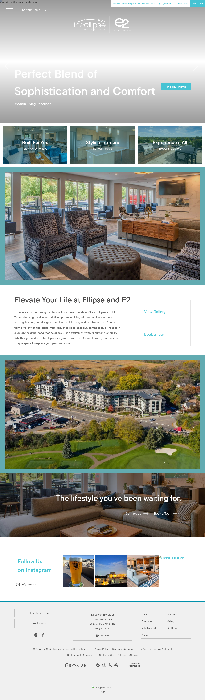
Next (195, 66)
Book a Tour (162, 513)
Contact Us (134, 513)
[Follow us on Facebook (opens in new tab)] (43, 635)
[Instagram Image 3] (143, 571)
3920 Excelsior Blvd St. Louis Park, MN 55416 (102, 621)
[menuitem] (153, 614)
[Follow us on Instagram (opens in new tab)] (35, 635)
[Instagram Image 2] (111, 571)
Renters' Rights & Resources (81, 654)
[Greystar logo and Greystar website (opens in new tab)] (76, 666)
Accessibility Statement (160, 649)
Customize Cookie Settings (112, 654)
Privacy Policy (101, 649)
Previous (7, 66)
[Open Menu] (9, 9)
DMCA (142, 649)
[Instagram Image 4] (175, 557)
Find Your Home (30, 10)
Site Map (133, 654)
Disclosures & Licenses (123, 649)
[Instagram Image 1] (78, 571)
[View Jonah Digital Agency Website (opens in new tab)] (134, 665)
